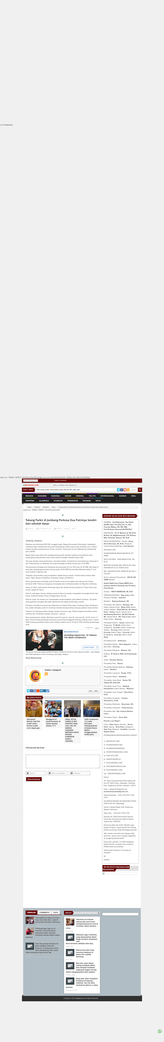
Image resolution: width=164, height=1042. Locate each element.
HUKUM (68, 496)
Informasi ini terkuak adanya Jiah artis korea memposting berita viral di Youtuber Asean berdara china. (82, 923)
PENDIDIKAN (73, 501)
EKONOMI (87, 501)
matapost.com (80, 998)
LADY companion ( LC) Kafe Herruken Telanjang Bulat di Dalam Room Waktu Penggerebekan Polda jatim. (91, 727)
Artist (68, 913)
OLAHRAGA (44, 501)
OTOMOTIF (58, 501)
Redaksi (29, 496)
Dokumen (42, 496)
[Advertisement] (72, 45)
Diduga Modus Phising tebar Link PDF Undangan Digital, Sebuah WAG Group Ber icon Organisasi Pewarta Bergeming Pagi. (97, 486)
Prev (90, 691)
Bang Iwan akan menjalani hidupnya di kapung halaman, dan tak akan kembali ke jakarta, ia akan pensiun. (82, 982)
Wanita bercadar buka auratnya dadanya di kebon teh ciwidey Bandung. (85, 953)
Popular (31, 912)
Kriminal (37, 507)
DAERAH (63, 480)
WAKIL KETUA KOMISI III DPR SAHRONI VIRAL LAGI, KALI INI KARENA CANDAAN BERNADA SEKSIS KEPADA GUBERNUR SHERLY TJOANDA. (72, 730)
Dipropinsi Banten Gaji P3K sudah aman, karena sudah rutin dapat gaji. (33, 723)
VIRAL (133, 496)
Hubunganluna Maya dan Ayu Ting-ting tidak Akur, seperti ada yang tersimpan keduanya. (48, 920)
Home (29, 507)
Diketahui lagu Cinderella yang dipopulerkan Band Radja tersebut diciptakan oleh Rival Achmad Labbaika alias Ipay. (81, 939)
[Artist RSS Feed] (98, 913)
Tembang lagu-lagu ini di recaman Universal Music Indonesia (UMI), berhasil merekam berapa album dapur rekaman (43, 932)
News (53, 507)
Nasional (46, 507)
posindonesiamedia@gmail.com (116, 791)
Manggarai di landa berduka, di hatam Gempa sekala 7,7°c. (53, 722)
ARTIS (57, 480)
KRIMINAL (80, 496)
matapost (31, 528)
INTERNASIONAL (107, 496)
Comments (44, 912)
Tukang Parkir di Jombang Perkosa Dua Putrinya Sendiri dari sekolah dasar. (61, 521)
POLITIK (92, 496)
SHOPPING (30, 501)
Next (96, 691)
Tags (55, 912)
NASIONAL (55, 496)
